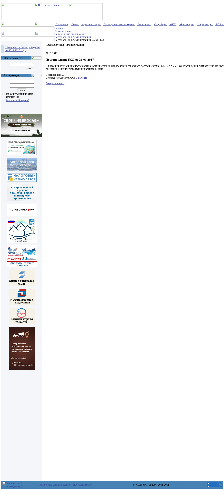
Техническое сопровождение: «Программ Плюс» (65, 484)
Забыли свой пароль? (17, 100)
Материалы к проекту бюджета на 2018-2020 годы (22, 49)
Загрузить (81, 77)
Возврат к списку (55, 83)
